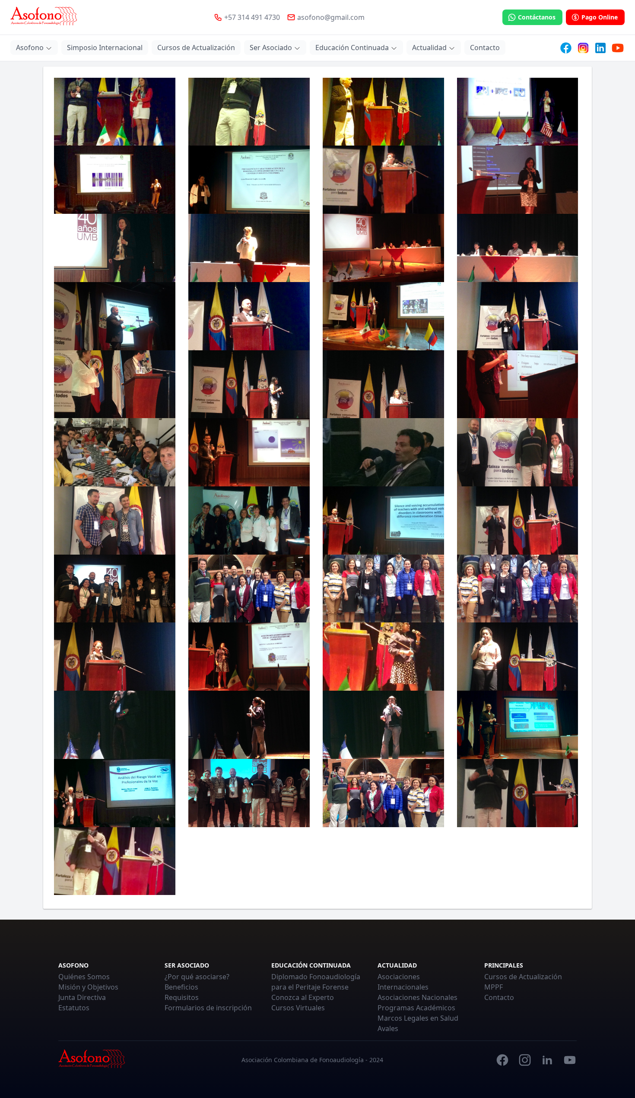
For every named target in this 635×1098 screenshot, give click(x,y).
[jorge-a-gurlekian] (383, 112)
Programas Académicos (416, 1007)
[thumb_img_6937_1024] (383, 384)
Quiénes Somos (84, 976)
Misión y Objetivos (88, 987)
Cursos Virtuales (298, 1007)
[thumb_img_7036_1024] (114, 656)
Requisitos (182, 997)
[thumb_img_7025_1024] (517, 589)
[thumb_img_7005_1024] (248, 520)
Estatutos (73, 1007)
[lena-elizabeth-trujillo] (248, 180)
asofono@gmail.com (331, 17)
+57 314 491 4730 (252, 17)
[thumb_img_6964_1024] (248, 452)
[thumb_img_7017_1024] (114, 589)
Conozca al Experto (302, 997)
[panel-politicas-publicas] (383, 248)
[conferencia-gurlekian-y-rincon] (114, 793)
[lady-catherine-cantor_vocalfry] (114, 180)
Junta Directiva (82, 997)
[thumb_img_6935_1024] (248, 384)
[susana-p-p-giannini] (517, 316)
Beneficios (181, 987)
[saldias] (383, 316)
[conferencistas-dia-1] (248, 793)
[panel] (517, 248)
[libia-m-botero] (517, 180)
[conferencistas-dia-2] (383, 793)
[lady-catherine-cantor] (517, 112)
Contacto (499, 997)
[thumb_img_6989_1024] (517, 452)
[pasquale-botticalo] (248, 316)
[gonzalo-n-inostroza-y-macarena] (114, 112)
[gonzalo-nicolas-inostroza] (248, 112)
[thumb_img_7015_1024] (517, 520)
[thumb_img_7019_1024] (248, 589)
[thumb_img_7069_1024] (248, 656)
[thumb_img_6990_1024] (114, 520)
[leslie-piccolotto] (383, 180)
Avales (388, 1028)
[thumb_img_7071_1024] (383, 656)
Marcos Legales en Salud (418, 1018)
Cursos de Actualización (523, 976)
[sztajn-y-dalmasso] (114, 384)
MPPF (493, 987)
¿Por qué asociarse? (197, 976)
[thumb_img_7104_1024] (114, 725)
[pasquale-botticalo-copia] (114, 316)
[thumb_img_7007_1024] (383, 520)
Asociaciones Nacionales (417, 997)
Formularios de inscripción (208, 1007)
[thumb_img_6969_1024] (383, 452)
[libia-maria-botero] (114, 248)
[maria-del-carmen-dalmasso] (248, 248)
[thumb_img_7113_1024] (383, 725)
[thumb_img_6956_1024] (517, 384)
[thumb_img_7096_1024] (517, 656)
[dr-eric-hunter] (114, 861)
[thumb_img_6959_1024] (114, 452)
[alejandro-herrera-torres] (517, 725)
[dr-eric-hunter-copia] (517, 793)
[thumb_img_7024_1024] (383, 589)
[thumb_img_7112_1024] (248, 725)
